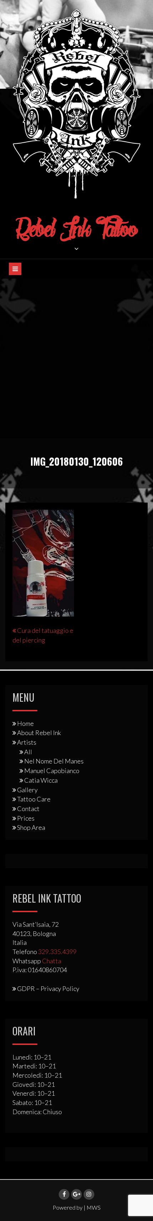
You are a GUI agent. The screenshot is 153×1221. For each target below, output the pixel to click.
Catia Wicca (41, 780)
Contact (28, 808)
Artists (26, 742)
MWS (93, 1207)
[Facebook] (64, 1194)
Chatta (51, 961)
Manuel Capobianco (51, 770)
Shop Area (31, 827)
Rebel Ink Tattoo (77, 230)
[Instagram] (89, 1194)
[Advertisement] (76, 358)
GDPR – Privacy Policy (48, 988)
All (28, 752)
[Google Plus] (76, 1194)
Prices (26, 818)
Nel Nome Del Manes (54, 761)
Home (25, 723)
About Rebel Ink (39, 733)
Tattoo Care (34, 799)
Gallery (27, 790)
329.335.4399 (57, 952)
